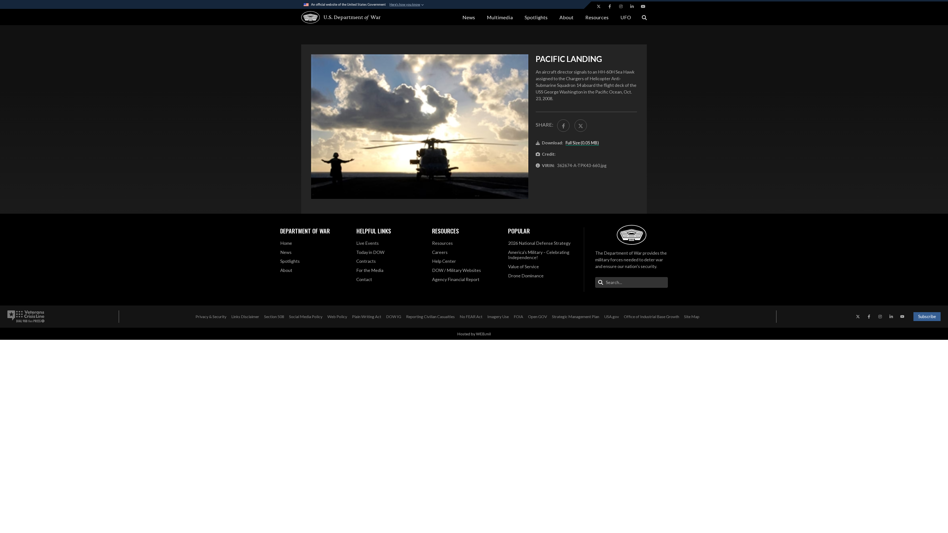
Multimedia (500, 17)
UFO (625, 17)
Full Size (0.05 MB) (582, 142)
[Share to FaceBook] (563, 125)
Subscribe (927, 316)
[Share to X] (580, 125)
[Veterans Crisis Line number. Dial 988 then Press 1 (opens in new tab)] (25, 316)
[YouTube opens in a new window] (643, 6)
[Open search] (644, 17)
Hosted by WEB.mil (474, 333)
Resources (597, 17)
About (566, 17)
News (468, 17)
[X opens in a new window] (598, 6)
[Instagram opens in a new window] (621, 6)
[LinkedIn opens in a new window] (632, 6)
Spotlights (536, 17)
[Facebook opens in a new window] (609, 6)
